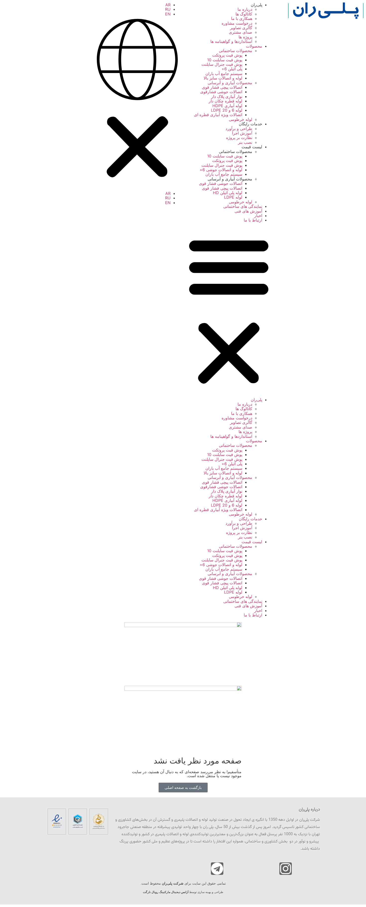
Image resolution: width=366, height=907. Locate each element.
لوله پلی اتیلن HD (227, 192)
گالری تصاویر (241, 27)
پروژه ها (245, 36)
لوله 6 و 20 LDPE (226, 110)
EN (168, 13)
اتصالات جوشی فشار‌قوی (221, 91)
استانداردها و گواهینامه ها (231, 41)
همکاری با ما (241, 18)
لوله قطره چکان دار (225, 100)
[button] (228, 310)
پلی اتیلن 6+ (232, 68)
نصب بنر (245, 142)
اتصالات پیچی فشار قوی (222, 87)
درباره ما (245, 9)
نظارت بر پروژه (239, 137)
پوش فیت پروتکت (227, 55)
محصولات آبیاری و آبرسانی (230, 82)
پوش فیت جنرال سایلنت (221, 64)
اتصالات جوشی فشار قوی (220, 183)
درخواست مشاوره (237, 23)
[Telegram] (217, 868)
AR (168, 4)
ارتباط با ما (253, 220)
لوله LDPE (233, 197)
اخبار (258, 215)
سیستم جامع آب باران (223, 73)
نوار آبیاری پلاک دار (226, 96)
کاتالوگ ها (244, 13)
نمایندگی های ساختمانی (242, 206)
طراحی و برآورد (239, 128)
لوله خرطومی (240, 119)
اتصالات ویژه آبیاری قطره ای (218, 114)
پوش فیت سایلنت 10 (224, 59)
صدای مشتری (240, 32)
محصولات (254, 46)
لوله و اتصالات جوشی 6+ (221, 169)
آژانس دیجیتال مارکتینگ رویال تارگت (165, 892)
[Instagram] (285, 868)
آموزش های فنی (248, 211)
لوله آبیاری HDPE (227, 105)
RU (168, 9)
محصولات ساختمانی (235, 50)
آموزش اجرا (242, 133)
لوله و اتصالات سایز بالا (223, 78)
